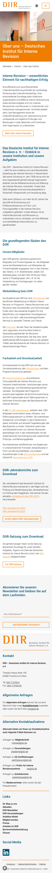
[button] (5, 868)
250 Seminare (39, 298)
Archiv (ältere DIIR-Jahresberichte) (22, 519)
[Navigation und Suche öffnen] (45, 6)
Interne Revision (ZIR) (23, 457)
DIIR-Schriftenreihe (32, 454)
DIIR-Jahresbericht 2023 (14, 511)
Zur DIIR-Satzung (13, 564)
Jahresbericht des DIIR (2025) (25, 496)
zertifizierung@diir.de (21, 760)
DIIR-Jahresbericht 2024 (14, 508)
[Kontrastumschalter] (36, 6)
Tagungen (11, 327)
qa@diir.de (32, 768)
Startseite (7, 66)
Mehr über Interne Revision (18, 133)
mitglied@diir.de (19, 743)
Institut (17, 66)
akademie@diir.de (19, 751)
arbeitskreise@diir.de (22, 777)
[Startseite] (17, 5)
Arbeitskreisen (32, 368)
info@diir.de (33, 709)
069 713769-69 (14, 685)
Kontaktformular (30, 705)
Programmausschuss (16, 378)
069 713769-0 (13, 682)
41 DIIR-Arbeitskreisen (19, 410)
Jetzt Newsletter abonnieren (26, 624)
